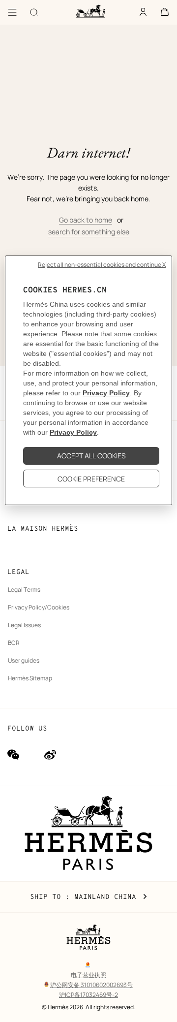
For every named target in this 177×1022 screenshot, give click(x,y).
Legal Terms (24, 589)
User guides (23, 660)
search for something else (88, 231)
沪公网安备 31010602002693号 (91, 985)
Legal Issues (24, 625)
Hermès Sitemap (30, 678)
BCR (14, 643)
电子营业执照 (88, 975)
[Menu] (12, 12)
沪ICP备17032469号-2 (88, 994)
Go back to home (85, 219)
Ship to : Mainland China (88, 897)
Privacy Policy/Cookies (38, 607)
